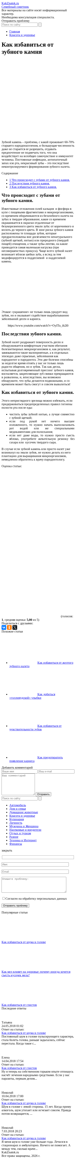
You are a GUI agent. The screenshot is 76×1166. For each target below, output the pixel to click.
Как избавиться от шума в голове (24, 942)
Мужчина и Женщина (23, 826)
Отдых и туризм (20, 833)
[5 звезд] (31, 602)
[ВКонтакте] (4, 627)
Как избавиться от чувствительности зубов (35, 727)
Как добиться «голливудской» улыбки (32, 696)
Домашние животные (23, 812)
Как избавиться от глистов (19, 1005)
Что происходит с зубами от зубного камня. (39, 180)
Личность (15, 822)
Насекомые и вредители (25, 829)
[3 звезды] (31, 542)
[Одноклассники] (9, 627)
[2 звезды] (31, 512)
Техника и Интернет (23, 840)
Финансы (15, 843)
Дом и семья (17, 808)
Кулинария (16, 819)
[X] (14, 627)
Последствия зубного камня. (29, 183)
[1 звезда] (31, 482)
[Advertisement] (38, 100)
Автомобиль (17, 805)
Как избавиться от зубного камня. (33, 187)
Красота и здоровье (22, 815)
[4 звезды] (31, 572)
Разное (13, 836)
